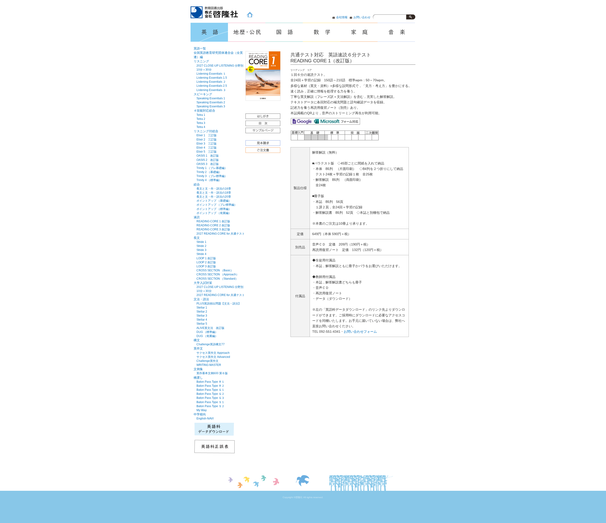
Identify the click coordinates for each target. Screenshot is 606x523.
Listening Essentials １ (211, 73)
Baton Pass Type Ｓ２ (210, 406)
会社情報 (342, 17)
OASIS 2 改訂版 (207, 160)
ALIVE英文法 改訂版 (210, 328)
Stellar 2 (201, 311)
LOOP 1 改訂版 (206, 258)
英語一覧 (200, 48)
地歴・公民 (246, 32)
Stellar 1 (201, 307)
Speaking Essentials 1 (210, 98)
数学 (321, 32)
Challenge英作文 (207, 361)
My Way (201, 410)
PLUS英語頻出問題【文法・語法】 (218, 303)
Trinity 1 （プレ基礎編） (211, 168)
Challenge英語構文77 (210, 344)
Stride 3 (201, 250)
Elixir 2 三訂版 (206, 139)
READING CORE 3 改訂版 (213, 229)
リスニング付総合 (206, 131)
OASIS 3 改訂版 (207, 164)
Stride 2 (201, 246)
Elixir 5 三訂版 (206, 151)
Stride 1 (201, 242)
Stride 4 (201, 254)
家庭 (359, 32)
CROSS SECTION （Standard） (217, 278)
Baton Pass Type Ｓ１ (210, 402)
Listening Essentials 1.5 (211, 77)
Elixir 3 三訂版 (206, 143)
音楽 (396, 32)
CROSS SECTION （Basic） (214, 270)
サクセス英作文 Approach (213, 353)
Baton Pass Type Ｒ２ (210, 385)
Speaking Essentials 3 (210, 106)
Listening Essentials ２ (211, 81)
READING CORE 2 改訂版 (213, 225)
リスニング (201, 61)
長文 (197, 238)
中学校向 (200, 414)
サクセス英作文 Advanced (213, 357)
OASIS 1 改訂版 (207, 155)
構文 (197, 340)
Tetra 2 (200, 119)
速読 (197, 217)
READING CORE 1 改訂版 (213, 221)
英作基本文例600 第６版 (212, 373)
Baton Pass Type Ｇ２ (210, 394)
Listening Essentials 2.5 (211, 85)
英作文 (198, 348)
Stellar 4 (201, 319)
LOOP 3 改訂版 (206, 266)
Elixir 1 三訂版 (206, 135)
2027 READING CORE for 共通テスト (220, 233)
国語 (284, 32)
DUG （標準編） (207, 332)
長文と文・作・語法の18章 (213, 192)
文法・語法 (201, 299)
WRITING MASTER (208, 365)
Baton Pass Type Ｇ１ (210, 389)
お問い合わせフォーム (360, 331)
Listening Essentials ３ (211, 90)
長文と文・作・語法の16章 (213, 188)
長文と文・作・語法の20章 (213, 196)
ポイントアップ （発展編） (213, 213)
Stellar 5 (201, 323)
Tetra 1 (200, 115)
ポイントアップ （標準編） (213, 209)
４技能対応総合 (204, 110)
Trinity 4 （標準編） (209, 180)
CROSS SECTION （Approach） (217, 274)
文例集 (198, 369)
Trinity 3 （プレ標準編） (211, 176)
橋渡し (198, 377)
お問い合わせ (361, 17)
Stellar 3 (201, 315)
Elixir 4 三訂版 (206, 147)
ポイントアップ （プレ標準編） (216, 204)
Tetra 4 (200, 127)
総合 (197, 184)
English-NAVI (205, 418)
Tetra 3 (200, 123)
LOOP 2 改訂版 (206, 262)
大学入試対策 (203, 283)
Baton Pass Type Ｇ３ (210, 398)
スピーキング (203, 94)
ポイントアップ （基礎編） (213, 200)
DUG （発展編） (207, 336)
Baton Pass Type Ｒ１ (210, 381)
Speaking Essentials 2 (210, 102)
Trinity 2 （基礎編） (209, 172)
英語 (209, 32)
